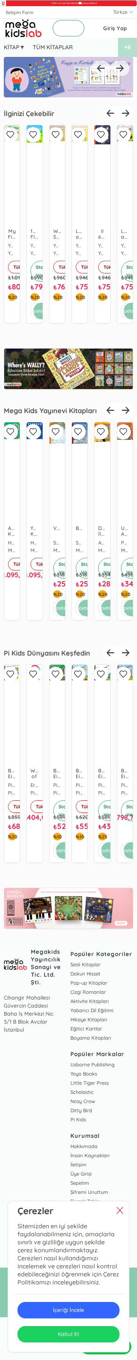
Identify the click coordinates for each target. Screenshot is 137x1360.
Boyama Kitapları (90, 1038)
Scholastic (82, 1092)
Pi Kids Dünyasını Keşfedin (47, 653)
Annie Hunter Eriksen (102, 542)
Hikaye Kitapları (88, 1019)
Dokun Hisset (85, 974)
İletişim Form (19, 12)
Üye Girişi (81, 1174)
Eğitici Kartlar (86, 1029)
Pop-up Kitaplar (88, 983)
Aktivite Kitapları (89, 1001)
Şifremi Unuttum (89, 1192)
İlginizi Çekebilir (29, 113)
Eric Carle (34, 785)
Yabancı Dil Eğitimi (91, 1010)
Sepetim (79, 1183)
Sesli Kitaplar (85, 964)
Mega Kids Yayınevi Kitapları (50, 410)
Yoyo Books (83, 1074)
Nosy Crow (82, 1101)
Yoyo (57, 245)
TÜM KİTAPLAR (53, 47)
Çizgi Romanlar (88, 992)
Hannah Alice (12, 542)
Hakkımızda (83, 1146)
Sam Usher (57, 542)
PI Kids (78, 1119)
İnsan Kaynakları (90, 1155)
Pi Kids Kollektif (12, 785)
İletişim (78, 1164)
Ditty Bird (81, 1110)
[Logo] (23, 28)
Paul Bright (125, 542)
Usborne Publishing (92, 1064)
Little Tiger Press (89, 1083)
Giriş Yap (115, 28)
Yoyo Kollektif (12, 245)
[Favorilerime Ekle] (10, 134)
